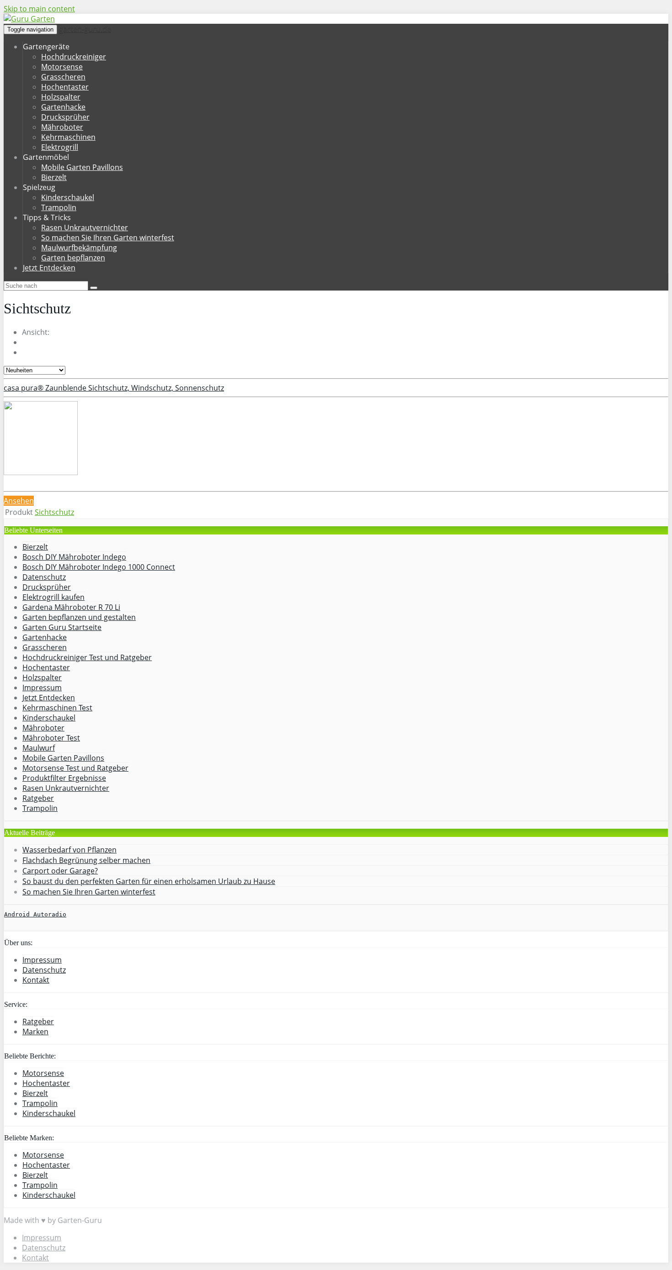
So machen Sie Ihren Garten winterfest (107, 238)
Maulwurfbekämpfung (79, 248)
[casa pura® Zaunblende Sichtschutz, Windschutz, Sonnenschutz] (41, 472)
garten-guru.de (85, 29)
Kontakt (35, 980)
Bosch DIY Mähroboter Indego (74, 557)
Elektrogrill (59, 147)
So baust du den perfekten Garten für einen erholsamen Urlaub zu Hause (148, 881)
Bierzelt (54, 177)
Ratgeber (38, 798)
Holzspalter (60, 97)
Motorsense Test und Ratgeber (75, 768)
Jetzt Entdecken (49, 268)
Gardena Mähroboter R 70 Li (71, 607)
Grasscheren (63, 77)
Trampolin (58, 207)
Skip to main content (39, 9)
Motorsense (62, 67)
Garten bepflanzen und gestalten (79, 617)
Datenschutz (44, 577)
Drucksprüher (65, 117)
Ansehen (19, 501)
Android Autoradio (35, 914)
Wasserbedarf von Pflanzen (69, 850)
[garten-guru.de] (29, 19)
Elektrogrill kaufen (53, 597)
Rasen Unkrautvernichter (84, 227)
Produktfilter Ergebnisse (64, 778)
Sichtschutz (54, 512)
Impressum (42, 688)
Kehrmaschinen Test (57, 708)
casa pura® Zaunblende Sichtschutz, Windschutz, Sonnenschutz (114, 388)
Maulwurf (38, 748)
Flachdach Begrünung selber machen (86, 860)
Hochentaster (65, 87)
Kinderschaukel (67, 197)
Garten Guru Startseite (61, 627)
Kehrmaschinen (68, 137)
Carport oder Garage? (60, 871)
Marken (35, 1032)
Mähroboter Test (51, 738)
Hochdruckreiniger (73, 57)
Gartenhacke (63, 107)
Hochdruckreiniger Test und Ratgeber (87, 657)
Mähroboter (62, 127)
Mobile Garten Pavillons (82, 167)
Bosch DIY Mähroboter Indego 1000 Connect (98, 567)
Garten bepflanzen (73, 258)
